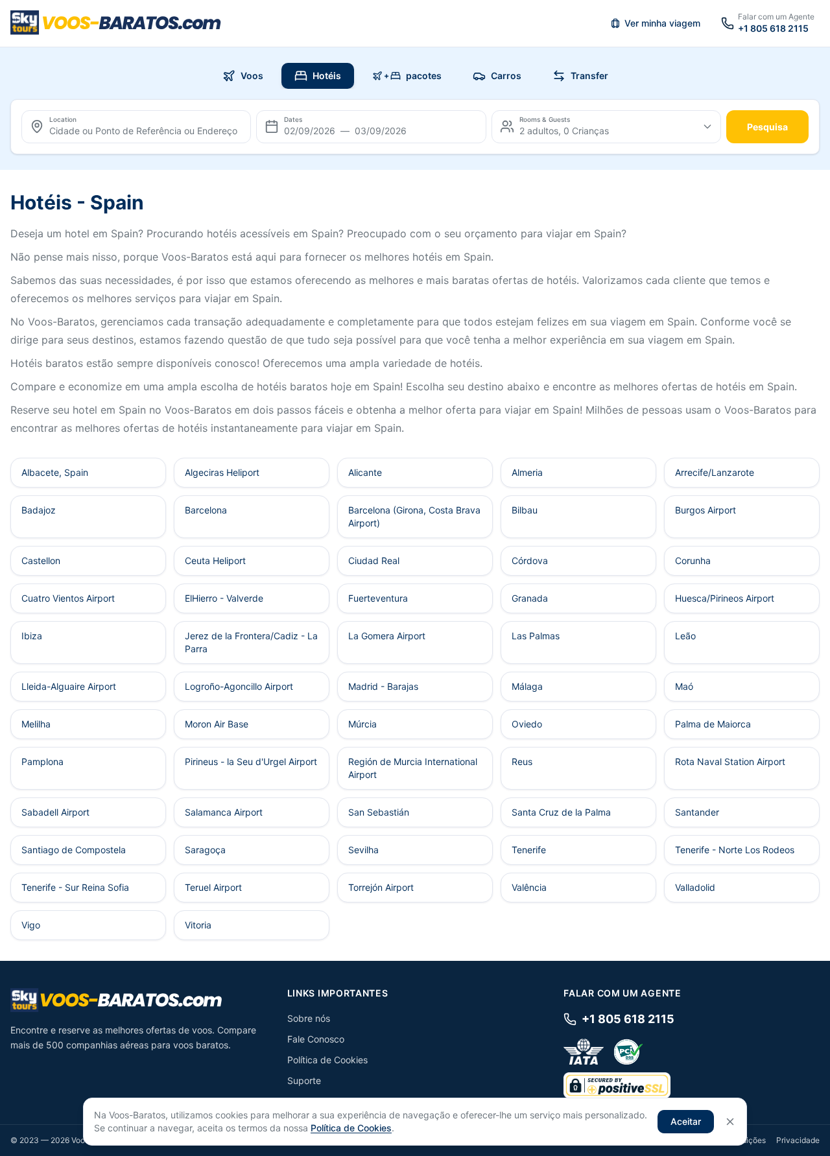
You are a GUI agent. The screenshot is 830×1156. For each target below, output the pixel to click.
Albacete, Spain (54, 472)
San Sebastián (378, 812)
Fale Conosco (315, 1038)
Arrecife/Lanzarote (714, 472)
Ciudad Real (373, 560)
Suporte (304, 1080)
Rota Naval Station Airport (730, 761)
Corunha (693, 560)
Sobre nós (308, 1018)
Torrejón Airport (381, 887)
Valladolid (695, 887)
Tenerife (529, 849)
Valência (529, 887)
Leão (685, 635)
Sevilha (363, 849)
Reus (522, 761)
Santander (697, 812)
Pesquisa (767, 126)
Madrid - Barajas (383, 686)
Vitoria (198, 924)
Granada (530, 598)
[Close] (730, 1121)
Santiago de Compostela (73, 849)
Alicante (365, 472)
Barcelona (206, 509)
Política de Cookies (327, 1059)
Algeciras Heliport (222, 472)
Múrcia (362, 723)
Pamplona (42, 761)
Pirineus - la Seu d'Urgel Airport (251, 761)
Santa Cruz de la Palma (561, 812)
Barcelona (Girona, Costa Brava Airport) (414, 516)
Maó (684, 686)
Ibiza (31, 635)
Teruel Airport (213, 887)
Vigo (30, 924)
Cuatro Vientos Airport (68, 598)
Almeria (527, 472)
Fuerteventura (378, 598)
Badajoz (38, 509)
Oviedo (527, 723)
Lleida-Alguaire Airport (68, 686)
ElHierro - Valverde (224, 598)
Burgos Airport (705, 509)
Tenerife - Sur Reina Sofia (75, 887)
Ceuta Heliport (215, 560)
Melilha (36, 723)
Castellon (40, 560)
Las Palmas (536, 635)
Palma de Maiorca (713, 723)
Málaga (527, 686)
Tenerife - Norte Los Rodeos (734, 849)
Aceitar (685, 1121)
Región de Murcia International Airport (412, 768)
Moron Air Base (216, 723)
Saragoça (205, 849)
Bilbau (525, 509)
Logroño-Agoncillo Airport (239, 686)
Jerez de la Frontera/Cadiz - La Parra (251, 642)
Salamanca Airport (224, 812)
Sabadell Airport (55, 812)
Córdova (530, 560)
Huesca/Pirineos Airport (724, 598)
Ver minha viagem (662, 23)
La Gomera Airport (386, 635)
